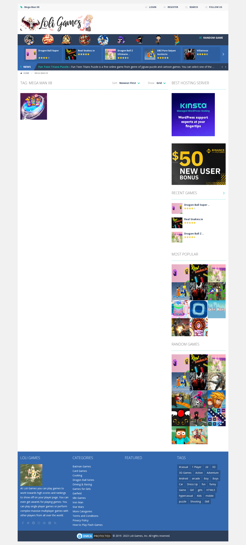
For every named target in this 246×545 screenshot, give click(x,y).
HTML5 (210, 490)
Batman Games (82, 466)
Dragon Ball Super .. (196, 204)
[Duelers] (217, 399)
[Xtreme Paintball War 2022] (217, 291)
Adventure (213, 472)
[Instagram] (39, 523)
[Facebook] (23, 523)
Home (26, 73)
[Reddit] (34, 523)
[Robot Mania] (199, 417)
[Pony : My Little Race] (199, 435)
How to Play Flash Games (88, 524)
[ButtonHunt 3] (181, 417)
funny (212, 484)
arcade (196, 478)
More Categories (82, 511)
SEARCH (193, 7)
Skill (207, 501)
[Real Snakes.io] (177, 222)
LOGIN (152, 7)
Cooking (77, 475)
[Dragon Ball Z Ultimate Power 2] (177, 237)
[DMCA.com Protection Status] (94, 535)
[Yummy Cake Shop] (181, 309)
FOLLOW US (215, 7)
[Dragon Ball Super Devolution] (177, 208)
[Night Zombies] (181, 327)
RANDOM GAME (213, 37)
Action (199, 472)
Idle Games (79, 498)
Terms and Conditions (85, 516)
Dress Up (192, 484)
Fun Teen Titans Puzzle (53, 66)
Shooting (195, 501)
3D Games (185, 472)
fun (203, 484)
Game (182, 490)
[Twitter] (28, 523)
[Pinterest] (44, 523)
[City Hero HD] (217, 309)
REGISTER (173, 7)
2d (206, 467)
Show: (151, 83)
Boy (206, 478)
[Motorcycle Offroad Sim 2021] (181, 399)
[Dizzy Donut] (199, 327)
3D (214, 467)
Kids (199, 495)
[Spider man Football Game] (199, 399)
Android (183, 478)
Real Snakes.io (86, 50)
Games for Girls (82, 489)
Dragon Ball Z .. (194, 233)
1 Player (196, 467)
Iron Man (78, 502)
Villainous (202, 50)
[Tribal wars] (217, 381)
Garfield (77, 493)
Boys (215, 478)
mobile (210, 495)
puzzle (182, 501)
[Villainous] (199, 291)
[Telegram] (50, 523)
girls (200, 490)
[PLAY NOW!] (31, 54)
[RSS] (55, 523)
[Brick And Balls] (217, 417)
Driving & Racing (82, 484)
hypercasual (186, 495)
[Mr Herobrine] (181, 435)
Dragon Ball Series (83, 480)
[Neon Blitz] (199, 309)
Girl (192, 490)
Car (181, 484)
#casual (183, 467)
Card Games (80, 471)
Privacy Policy (80, 520)
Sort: (115, 83)
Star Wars (78, 507)
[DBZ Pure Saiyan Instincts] (181, 291)
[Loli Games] (57, 22)
